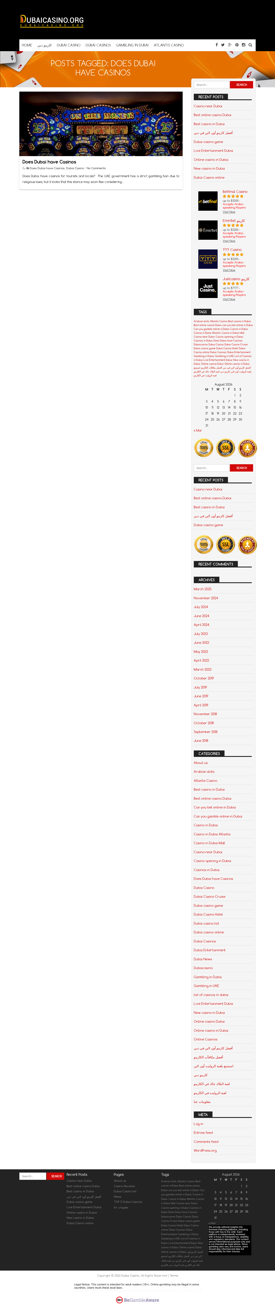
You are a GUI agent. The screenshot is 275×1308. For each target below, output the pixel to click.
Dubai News (203, 959)
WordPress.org (205, 1150)
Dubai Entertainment (239, 352)
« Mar (198, 430)
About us (201, 763)
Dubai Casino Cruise (236, 344)
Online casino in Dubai (211, 159)
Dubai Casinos (218, 352)
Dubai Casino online (209, 177)
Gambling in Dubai (204, 356)
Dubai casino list (206, 923)
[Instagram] (243, 44)
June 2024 (201, 616)
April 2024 (201, 624)
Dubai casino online (209, 932)
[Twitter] (223, 44)
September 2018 (205, 732)
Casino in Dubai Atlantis (207, 332)
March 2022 (202, 669)
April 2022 (201, 660)
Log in (198, 1124)
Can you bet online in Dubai (215, 807)
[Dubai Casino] (51, 30)
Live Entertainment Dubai (213, 150)
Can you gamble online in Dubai (211, 328)
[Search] (250, 44)
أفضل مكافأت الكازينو (211, 367)
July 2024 (201, 607)
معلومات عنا (202, 1101)
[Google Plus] (230, 44)
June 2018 (201, 740)
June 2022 (201, 642)
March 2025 (203, 589)
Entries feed (203, 1132)
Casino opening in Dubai (229, 336)
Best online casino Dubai (212, 115)
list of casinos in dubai (211, 995)
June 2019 (201, 696)
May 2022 (201, 651)
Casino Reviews (124, 1186)
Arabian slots (201, 321)
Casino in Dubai (239, 328)
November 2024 (206, 598)
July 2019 (200, 687)
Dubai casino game (208, 142)
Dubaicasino (201, 344)
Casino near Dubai (208, 106)
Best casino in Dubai (209, 124)
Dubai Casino (75, 168)
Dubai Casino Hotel (227, 348)
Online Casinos (205, 1039)
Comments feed (206, 1141)
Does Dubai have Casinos (49, 161)
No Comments (96, 168)
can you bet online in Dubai (237, 325)
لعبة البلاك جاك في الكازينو (206, 371)
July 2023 (201, 634)
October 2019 (204, 678)
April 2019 (201, 705)
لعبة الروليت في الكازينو (205, 375)
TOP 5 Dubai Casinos (128, 1201)
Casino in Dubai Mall (233, 332)
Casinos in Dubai (203, 340)
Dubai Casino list (125, 1191)
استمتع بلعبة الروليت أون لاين (213, 1066)
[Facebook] (216, 44)
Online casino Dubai (212, 363)
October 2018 (204, 723)
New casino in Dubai (209, 168)
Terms (174, 1275)
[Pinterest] (236, 44)
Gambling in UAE (224, 356)
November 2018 (205, 714)
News (117, 1196)
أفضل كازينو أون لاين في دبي (213, 133)
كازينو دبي (225, 371)
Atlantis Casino (218, 321)
